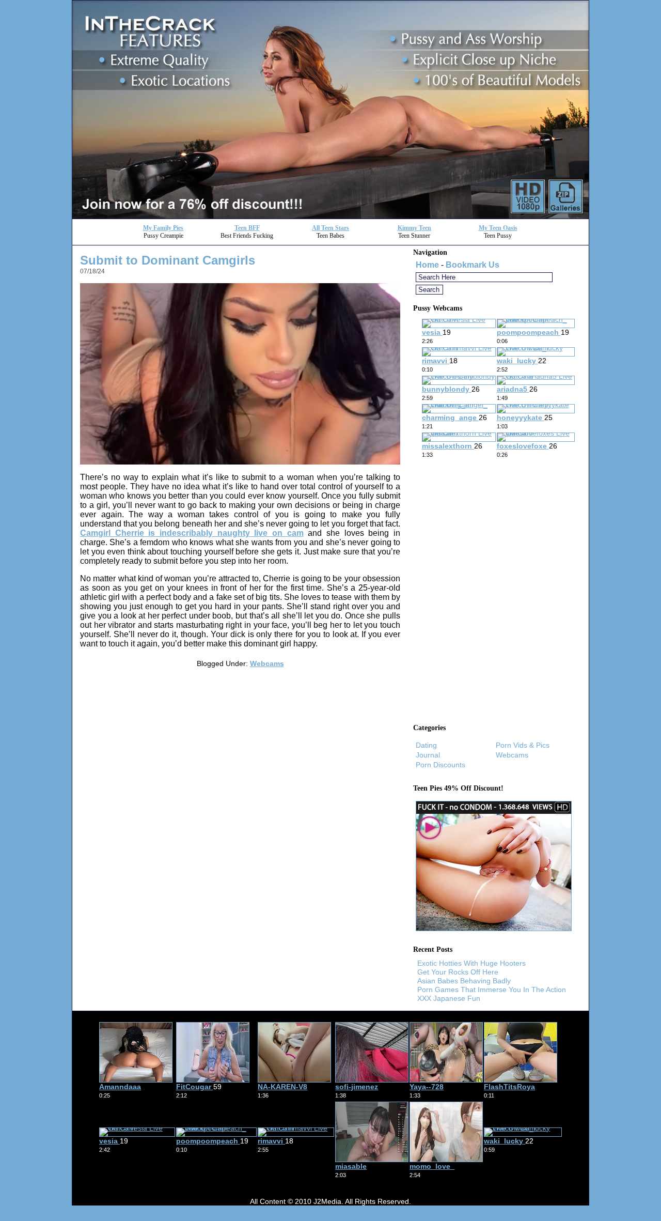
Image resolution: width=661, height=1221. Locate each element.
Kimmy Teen (414, 227)
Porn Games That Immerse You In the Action (491, 989)
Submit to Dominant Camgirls (167, 260)
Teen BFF (247, 227)
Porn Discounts (440, 765)
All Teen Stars (330, 227)
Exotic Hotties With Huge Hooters (471, 963)
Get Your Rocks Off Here (457, 972)
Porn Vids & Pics (522, 745)
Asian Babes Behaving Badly (464, 981)
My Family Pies (163, 227)
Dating (426, 745)
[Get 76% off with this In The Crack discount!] (330, 215)
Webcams (267, 663)
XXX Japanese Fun (448, 998)
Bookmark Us (472, 264)
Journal (428, 755)
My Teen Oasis (498, 227)
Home (427, 264)
